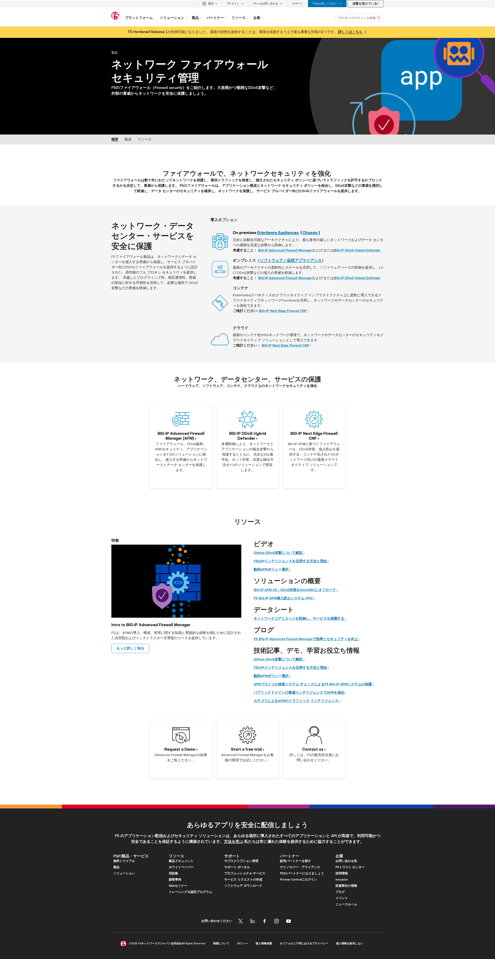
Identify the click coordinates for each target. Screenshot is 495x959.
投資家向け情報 (346, 886)
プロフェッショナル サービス (244, 873)
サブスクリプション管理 (241, 861)
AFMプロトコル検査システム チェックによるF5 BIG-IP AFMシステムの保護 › (314, 684)
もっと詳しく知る (130, 648)
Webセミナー (178, 886)
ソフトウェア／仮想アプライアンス (291, 260)
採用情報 (341, 873)
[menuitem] (210, 3)
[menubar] (247, 3)
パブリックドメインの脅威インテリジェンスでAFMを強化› (300, 693)
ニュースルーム (346, 904)
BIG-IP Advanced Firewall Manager (285, 250)
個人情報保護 (264, 943)
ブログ (340, 892)
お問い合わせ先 (346, 861)
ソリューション (124, 873)
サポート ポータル (237, 867)
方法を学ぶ (233, 841)
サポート (297, 3)
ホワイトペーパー (181, 867)
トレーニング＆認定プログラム (190, 892)
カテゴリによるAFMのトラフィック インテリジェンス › (297, 701)
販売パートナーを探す (295, 861)
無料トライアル (124, 861)
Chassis (310, 232)
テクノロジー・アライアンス (300, 867)
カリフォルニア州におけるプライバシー (304, 943)
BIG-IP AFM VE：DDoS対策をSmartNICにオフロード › (296, 590)
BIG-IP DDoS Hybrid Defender (357, 250)
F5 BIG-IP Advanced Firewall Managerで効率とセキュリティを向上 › (307, 639)
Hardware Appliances (279, 232)
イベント (341, 898)
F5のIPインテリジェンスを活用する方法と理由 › (291, 561)
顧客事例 (175, 879)
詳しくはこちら (350, 32)
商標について (221, 943)
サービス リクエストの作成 (243, 879)
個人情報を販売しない (349, 943)
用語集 (173, 873)
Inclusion (341, 879)
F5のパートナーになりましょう (302, 873)
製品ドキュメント (181, 861)
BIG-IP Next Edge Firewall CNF (283, 311)
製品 (114, 53)
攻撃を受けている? (365, 4)
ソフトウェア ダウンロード (243, 886)
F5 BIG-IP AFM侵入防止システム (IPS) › (284, 598)
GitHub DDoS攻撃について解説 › (279, 553)
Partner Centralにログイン (298, 879)
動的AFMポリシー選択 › (272, 569)
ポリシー (242, 943)
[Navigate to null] (176, 581)
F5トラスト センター (350, 867)
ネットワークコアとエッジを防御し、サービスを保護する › (300, 619)
